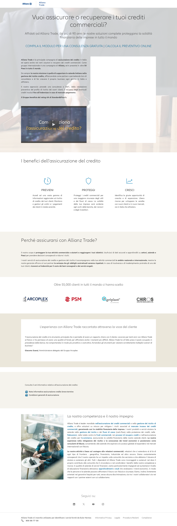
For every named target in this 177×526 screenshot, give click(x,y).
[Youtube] (93, 504)
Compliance (147, 518)
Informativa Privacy (103, 518)
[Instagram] (103, 504)
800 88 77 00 (32, 520)
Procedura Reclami (131, 518)
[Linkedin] (74, 504)
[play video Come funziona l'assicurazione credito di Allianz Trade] (54, 124)
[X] (83, 504)
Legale (117, 518)
